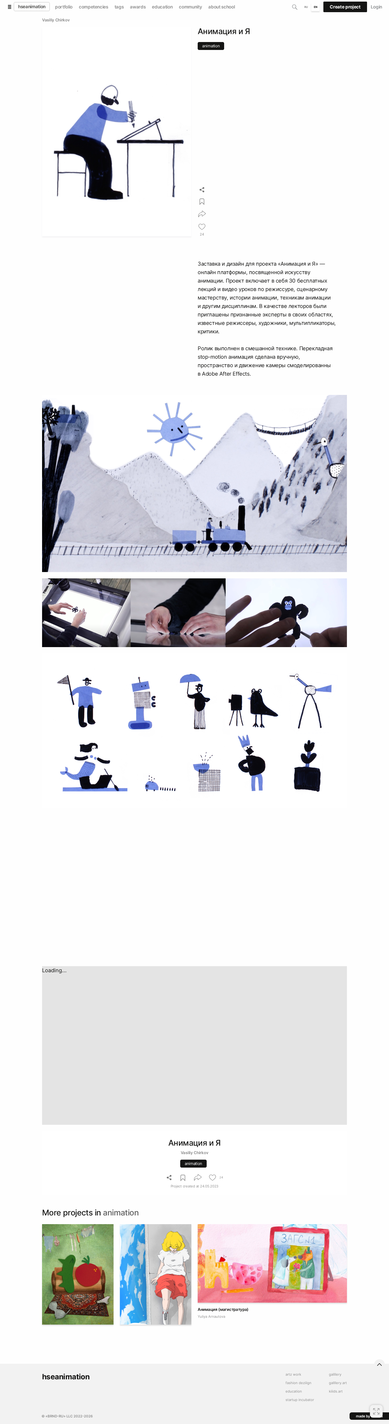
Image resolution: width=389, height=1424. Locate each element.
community (190, 7)
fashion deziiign (298, 1383)
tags (119, 7)
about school (221, 7)
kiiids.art (336, 1391)
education (162, 7)
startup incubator (300, 1400)
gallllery (335, 1374)
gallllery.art (338, 1383)
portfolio (64, 7)
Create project (345, 7)
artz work (293, 1374)
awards (138, 7)
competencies (93, 7)
